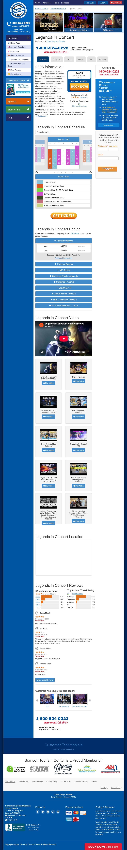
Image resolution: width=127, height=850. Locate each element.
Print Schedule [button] (43, 132)
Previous (36, 172)
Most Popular (15, 70)
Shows (38, 2)
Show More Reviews (45, 680)
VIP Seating (64, 270)
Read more (42, 116)
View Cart (117, 2)
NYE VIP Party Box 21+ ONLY (64, 305)
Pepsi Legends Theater (56, 41)
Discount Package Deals (16, 64)
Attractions (14, 51)
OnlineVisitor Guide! (23, 86)
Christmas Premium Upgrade (65, 276)
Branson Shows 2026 (58, 8)
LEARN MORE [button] (108, 125)
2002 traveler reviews (79, 106)
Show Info (43, 59)
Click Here (75, 233)
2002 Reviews (77, 593)
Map (91, 59)
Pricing (69, 59)
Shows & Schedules (18, 47)
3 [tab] (61, 172)
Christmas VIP (64, 287)
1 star (38, 607)
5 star (38, 596)
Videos (80, 59)
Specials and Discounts (19, 59)
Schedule (56, 59)
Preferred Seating (65, 264)
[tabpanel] (63, 153)
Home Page (15, 43)
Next (90, 172)
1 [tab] (54, 172)
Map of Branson (16, 74)
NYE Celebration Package (65, 299)
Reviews (102, 59)
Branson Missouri (41, 8)
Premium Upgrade (64, 240)
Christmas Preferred (65, 281)
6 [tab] (73, 172)
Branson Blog (37, 781)
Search (104, 2)
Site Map (104, 787)
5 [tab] (69, 172)
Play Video (49, 383)
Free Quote (90, 2)
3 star (38, 602)
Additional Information (63, 258)
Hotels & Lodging (17, 55)
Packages (65, 2)
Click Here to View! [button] (23, 92)
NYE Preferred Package (65, 293)
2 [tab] (58, 172)
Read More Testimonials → (63, 749)
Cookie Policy (66, 781)
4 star (38, 599)
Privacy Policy (51, 781)
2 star (38, 604)
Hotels (56, 2)
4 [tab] (65, 172)
